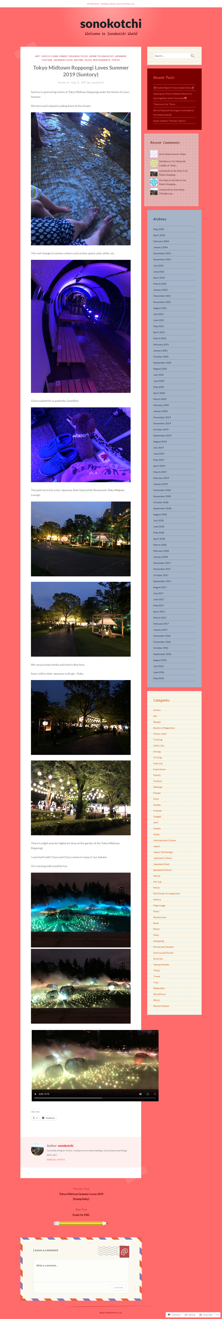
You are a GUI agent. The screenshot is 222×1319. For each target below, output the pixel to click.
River (156, 923)
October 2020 (160, 356)
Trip (155, 982)
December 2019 (162, 417)
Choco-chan (49, 56)
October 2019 (160, 429)
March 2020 (159, 399)
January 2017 (160, 629)
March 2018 (159, 544)
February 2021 (161, 344)
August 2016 (160, 660)
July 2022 (158, 265)
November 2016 (162, 641)
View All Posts (56, 1159)
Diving (157, 751)
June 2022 (158, 271)
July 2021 (158, 314)
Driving (157, 757)
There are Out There (164, 104)
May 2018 (158, 532)
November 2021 (162, 302)
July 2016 (158, 666)
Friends (157, 810)
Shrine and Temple (163, 946)
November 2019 (162, 423)
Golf (155, 822)
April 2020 (159, 392)
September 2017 (162, 581)
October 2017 (160, 575)
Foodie (157, 804)
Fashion (157, 781)
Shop (156, 934)
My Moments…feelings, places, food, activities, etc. (111, 3)
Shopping (158, 940)
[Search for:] (174, 56)
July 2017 (158, 593)
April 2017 (159, 611)
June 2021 (158, 320)
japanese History (162, 869)
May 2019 (158, 459)
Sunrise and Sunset (163, 952)
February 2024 (161, 241)
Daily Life (158, 745)
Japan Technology (101, 56)
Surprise (158, 958)
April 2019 (159, 465)
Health (157, 828)
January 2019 (160, 483)
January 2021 (160, 350)
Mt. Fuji (157, 881)
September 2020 (162, 362)
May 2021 (158, 326)
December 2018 (162, 490)
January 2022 (160, 289)
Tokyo (115, 60)
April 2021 (159, 332)
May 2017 (158, 605)
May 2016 (158, 678)
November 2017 (162, 568)
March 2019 (159, 471)
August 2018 (160, 514)
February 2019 (161, 477)
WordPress (159, 994)
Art (37, 56)
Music (156, 887)
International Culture (164, 840)
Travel (156, 976)
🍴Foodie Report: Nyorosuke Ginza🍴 (173, 87)
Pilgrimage (159, 905)
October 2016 (160, 647)
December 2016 (162, 635)
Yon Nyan (163, 180)
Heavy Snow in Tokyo (175, 154)
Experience (159, 769)
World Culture (161, 1005)
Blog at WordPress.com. (111, 1312)
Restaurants (101, 60)
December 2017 (162, 562)
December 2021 (162, 295)
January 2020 (160, 411)
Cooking (157, 739)
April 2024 (159, 235)
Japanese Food (63, 60)
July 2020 (158, 374)
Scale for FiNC (81, 1212)
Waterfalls (159, 988)
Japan (156, 846)
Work (156, 1000)
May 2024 (158, 229)
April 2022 (159, 277)
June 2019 (158, 453)
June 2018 (158, 526)
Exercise (158, 763)
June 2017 (158, 599)
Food (84, 56)
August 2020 (160, 368)
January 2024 (160, 247)
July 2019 (158, 447)
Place (88, 60)
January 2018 (160, 556)
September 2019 (162, 435)
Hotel (156, 834)
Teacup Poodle (161, 964)
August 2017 (160, 587)
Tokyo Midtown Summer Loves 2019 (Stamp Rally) (81, 1194)
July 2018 (158, 520)
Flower (157, 792)
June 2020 (158, 380)
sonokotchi (111, 23)
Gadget (157, 816)
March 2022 (159, 283)
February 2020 (161, 405)
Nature (79, 60)
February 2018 (161, 550)
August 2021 (160, 308)
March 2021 (159, 338)
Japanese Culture (162, 857)
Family (63, 56)
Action (157, 709)
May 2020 (158, 386)
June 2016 (158, 672)
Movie (156, 875)
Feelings (74, 56)
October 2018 (160, 502)
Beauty (157, 721)
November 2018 (162, 496)
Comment (118, 1287)
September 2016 (162, 654)
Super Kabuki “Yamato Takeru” (169, 120)
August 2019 (160, 441)
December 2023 (162, 253)
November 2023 (162, 259)
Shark (156, 929)
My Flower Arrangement (166, 893)
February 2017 (161, 623)
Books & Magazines (164, 727)
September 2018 (162, 508)
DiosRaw (163, 161)
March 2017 (159, 617)
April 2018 (159, 538)
